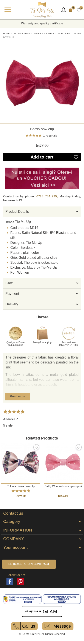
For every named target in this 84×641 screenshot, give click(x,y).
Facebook (9, 581)
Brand (10, 222)
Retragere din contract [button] (29, 564)
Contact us (13, 513)
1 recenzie (50, 135)
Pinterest (20, 581)
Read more (17, 396)
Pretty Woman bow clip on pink (63, 486)
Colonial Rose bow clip (21, 486)
